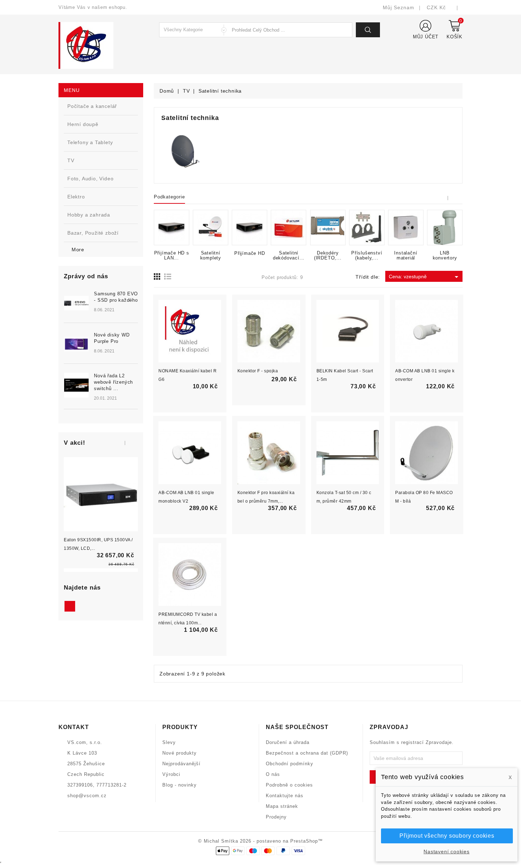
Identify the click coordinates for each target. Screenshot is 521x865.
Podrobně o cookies (289, 785)
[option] (101, 354)
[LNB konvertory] (445, 227)
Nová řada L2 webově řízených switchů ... (113, 382)
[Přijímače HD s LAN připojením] (171, 227)
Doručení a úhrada (287, 742)
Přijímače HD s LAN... (171, 256)
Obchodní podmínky (289, 763)
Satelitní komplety (210, 256)
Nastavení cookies (447, 851)
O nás (273, 774)
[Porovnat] (108, 508)
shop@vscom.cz (87, 795)
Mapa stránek (282, 806)
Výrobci (171, 774)
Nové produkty (179, 753)
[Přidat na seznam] (93, 508)
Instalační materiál (405, 256)
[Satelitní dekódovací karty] (288, 227)
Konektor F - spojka (257, 370)
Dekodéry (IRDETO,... (328, 256)
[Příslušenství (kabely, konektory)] (367, 227)
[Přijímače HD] (249, 227)
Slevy (169, 742)
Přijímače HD (249, 253)
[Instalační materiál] (406, 227)
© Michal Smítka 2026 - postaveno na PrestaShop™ (260, 841)
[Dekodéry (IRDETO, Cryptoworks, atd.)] (328, 227)
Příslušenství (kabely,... (366, 256)
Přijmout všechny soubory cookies (446, 836)
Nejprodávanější (181, 763)
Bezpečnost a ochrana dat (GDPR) (307, 753)
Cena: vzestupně (425, 277)
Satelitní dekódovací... (288, 256)
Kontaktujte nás (284, 795)
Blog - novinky (179, 785)
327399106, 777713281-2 (97, 785)
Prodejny (276, 817)
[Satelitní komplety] (210, 227)
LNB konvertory (445, 256)
